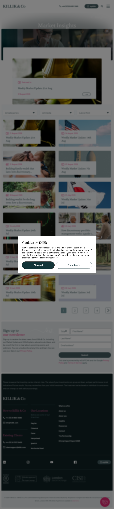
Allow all (38, 265)
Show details (74, 265)
